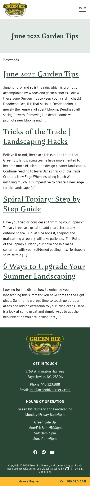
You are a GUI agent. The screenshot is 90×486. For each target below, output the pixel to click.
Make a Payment (30, 481)
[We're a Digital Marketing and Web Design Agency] (66, 468)
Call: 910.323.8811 (73, 481)
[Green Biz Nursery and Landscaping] (33, 10)
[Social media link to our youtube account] (52, 452)
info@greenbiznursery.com (50, 390)
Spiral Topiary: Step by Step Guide (41, 203)
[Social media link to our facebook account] (35, 452)
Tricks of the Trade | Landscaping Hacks (37, 136)
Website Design (27, 468)
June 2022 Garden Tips (41, 74)
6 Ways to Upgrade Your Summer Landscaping (44, 271)
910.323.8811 (50, 384)
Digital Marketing (51, 468)
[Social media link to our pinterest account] (44, 452)
